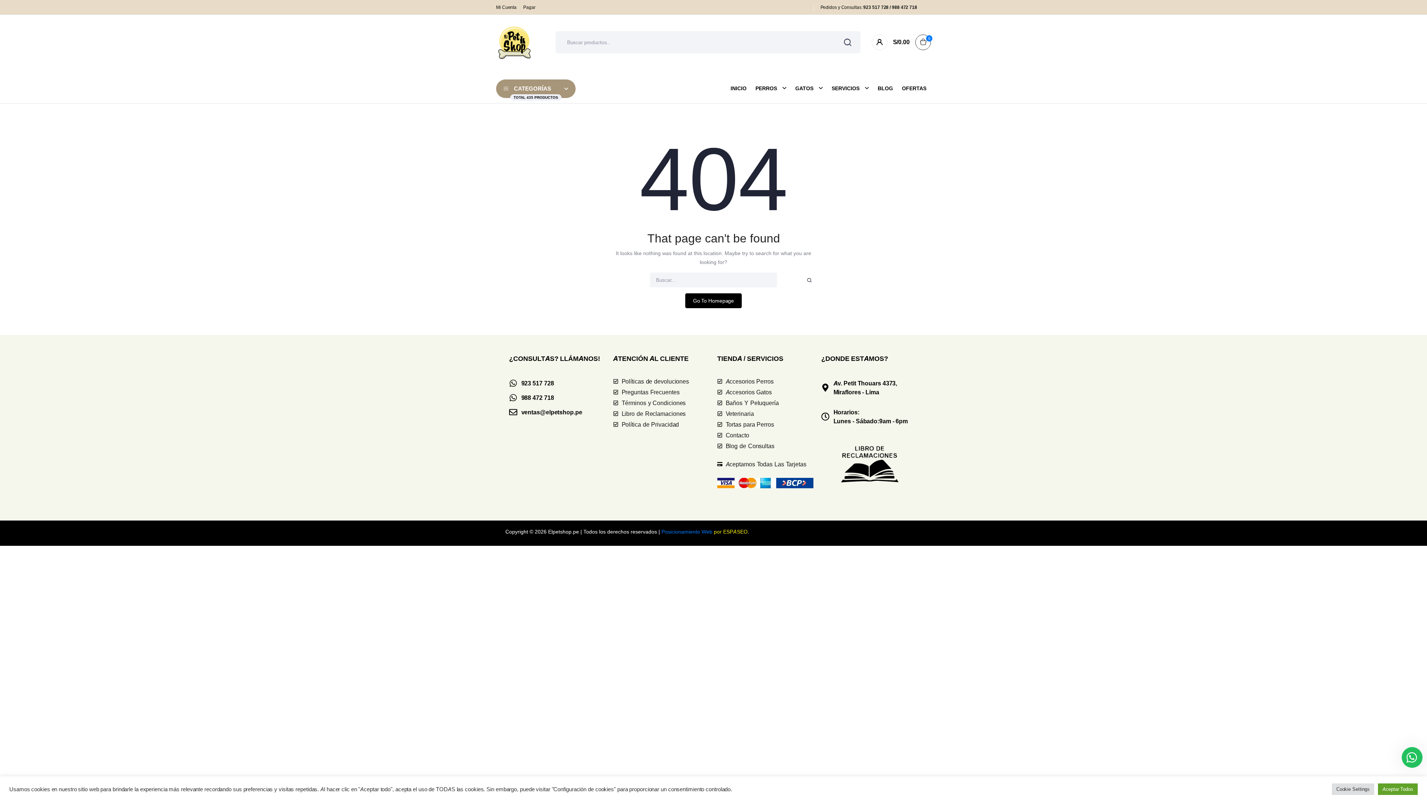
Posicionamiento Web (686, 531)
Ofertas (914, 88)
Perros (766, 88)
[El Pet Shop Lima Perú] (514, 42)
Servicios (846, 88)
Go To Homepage (713, 300)
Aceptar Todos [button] (1397, 789)
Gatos (804, 88)
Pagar (529, 7)
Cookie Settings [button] (1353, 789)
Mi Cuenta (506, 7)
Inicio (739, 88)
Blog (885, 88)
